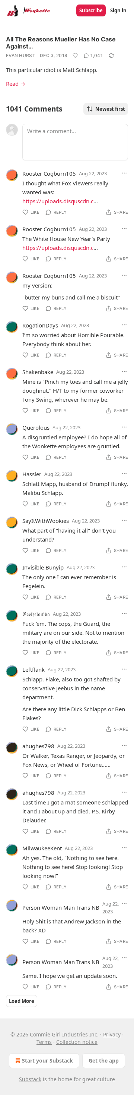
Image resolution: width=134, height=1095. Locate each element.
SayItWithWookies (45, 520)
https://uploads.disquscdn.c (57, 201)
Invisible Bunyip (43, 567)
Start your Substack (47, 1060)
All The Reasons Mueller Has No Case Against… (61, 42)
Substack (30, 1079)
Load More (21, 1001)
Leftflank (33, 669)
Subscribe (91, 10)
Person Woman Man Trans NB (60, 907)
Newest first (110, 109)
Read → (15, 83)
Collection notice (77, 1041)
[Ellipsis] (124, 173)
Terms (44, 1041)
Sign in (118, 10)
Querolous (36, 427)
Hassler (31, 474)
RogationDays (40, 325)
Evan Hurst (20, 55)
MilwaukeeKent (42, 848)
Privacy (112, 1034)
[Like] (75, 55)
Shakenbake (37, 372)
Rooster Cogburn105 (49, 173)
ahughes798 (38, 746)
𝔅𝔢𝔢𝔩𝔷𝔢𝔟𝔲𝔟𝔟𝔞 (36, 614)
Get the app (104, 1060)
